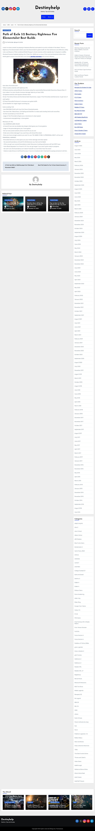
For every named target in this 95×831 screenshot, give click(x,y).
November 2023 (79, 264)
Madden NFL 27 (79, 671)
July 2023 (77, 268)
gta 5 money (78, 655)
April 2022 (78, 291)
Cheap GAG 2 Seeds (80, 133)
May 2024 (77, 248)
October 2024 (78, 228)
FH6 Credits (78, 94)
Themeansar (59, 828)
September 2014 (79, 504)
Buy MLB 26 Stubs (80, 110)
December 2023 (79, 260)
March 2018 (78, 406)
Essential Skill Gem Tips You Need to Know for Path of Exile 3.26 (11, 205)
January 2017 (78, 461)
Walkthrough (78, 765)
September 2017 (79, 429)
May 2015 (77, 472)
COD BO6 (77, 559)
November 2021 (79, 307)
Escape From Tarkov (80, 606)
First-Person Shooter (81, 627)
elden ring (77, 598)
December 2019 (79, 370)
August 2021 (78, 319)
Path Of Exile (6, 30)
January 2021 (78, 342)
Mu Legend (78, 698)
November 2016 (79, 469)
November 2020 (79, 350)
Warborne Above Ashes (81, 769)
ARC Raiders (78, 539)
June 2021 (78, 327)
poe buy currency (36, 56)
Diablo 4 (77, 582)
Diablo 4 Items (78, 104)
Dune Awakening (79, 594)
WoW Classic (78, 777)
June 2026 (78, 153)
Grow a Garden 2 (79, 651)
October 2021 (78, 311)
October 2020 (78, 354)
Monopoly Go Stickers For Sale (83, 87)
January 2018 (78, 413)
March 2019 (78, 378)
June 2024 (78, 244)
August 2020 (78, 362)
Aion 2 (76, 527)
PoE (76, 726)
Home (44, 17)
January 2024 (79, 256)
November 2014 (79, 496)
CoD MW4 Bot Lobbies (81, 120)
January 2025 (79, 216)
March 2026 (78, 161)
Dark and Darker (79, 574)
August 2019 (78, 374)
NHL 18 (77, 706)
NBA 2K (77, 702)
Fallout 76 (77, 610)
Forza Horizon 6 (79, 639)
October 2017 (78, 425)
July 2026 (77, 149)
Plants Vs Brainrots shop (82, 722)
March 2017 (78, 453)
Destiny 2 (77, 578)
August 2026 (78, 145)
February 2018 (79, 409)
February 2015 (79, 484)
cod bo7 (77, 563)
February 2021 (79, 339)
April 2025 (77, 205)
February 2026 (79, 165)
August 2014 (78, 508)
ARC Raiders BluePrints (81, 117)
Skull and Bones (79, 741)
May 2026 (77, 157)
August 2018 (78, 386)
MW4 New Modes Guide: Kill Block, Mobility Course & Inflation (82, 49)
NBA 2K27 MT (78, 114)
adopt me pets (79, 523)
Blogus (52, 828)
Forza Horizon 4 (79, 635)
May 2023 (77, 275)
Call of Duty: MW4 (80, 551)
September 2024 (79, 232)
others (76, 714)
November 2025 (79, 177)
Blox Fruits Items (79, 543)
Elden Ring (78, 602)
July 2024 (77, 240)
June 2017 (78, 441)
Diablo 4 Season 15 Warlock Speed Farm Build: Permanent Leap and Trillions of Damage (83, 56)
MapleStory (78, 674)
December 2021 (79, 303)
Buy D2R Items (79, 127)
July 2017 (77, 437)
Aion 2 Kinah (78, 531)
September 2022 (79, 283)
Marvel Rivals (78, 678)
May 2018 (77, 398)
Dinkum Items (78, 590)
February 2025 (79, 212)
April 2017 (77, 449)
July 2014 (77, 512)
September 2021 (79, 315)
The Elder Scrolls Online (81, 753)
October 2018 (78, 382)
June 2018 (78, 394)
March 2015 (78, 480)
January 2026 (79, 169)
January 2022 (79, 299)
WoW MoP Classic (79, 781)
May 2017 (77, 445)
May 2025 (77, 201)
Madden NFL (78, 667)
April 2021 (77, 331)
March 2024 (78, 252)
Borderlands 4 (79, 547)
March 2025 (78, 208)
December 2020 (79, 346)
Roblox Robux (78, 738)
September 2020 (79, 358)
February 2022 (79, 295)
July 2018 (77, 390)
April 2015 (77, 476)
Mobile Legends (79, 690)
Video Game (78, 761)
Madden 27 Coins (79, 107)
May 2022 (77, 287)
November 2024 (79, 224)
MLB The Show (79, 686)
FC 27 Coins (78, 97)
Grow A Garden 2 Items (81, 130)
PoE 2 (76, 730)
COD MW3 (77, 566)
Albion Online (78, 535)
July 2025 (77, 193)
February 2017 (79, 457)
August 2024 (78, 236)
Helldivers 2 (78, 659)
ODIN (76, 710)
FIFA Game (78, 618)
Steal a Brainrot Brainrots (82, 745)
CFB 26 (77, 555)
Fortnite (77, 631)
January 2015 (78, 488)
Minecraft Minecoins (80, 682)
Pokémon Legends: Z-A (81, 734)
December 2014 (79, 492)
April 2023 (77, 279)
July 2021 (77, 323)
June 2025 (78, 197)
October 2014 (78, 500)
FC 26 (76, 614)
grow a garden (79, 647)
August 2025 (78, 189)
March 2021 (78, 335)
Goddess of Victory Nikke (82, 643)
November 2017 (79, 421)
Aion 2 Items (78, 124)
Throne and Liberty (80, 757)
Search (77, 30)
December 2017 (79, 417)
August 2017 (78, 433)
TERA (76, 749)
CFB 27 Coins (78, 91)
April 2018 (77, 402)
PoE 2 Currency (79, 100)
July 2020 (77, 366)
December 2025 (79, 173)
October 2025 (78, 181)
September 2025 (79, 185)
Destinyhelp (47, 8)
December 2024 (79, 220)
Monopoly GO (78, 694)
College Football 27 (80, 570)
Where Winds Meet (80, 773)
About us (50, 17)
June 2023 (78, 272)
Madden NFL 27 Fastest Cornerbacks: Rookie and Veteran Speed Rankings (82, 64)
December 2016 (79, 465)
